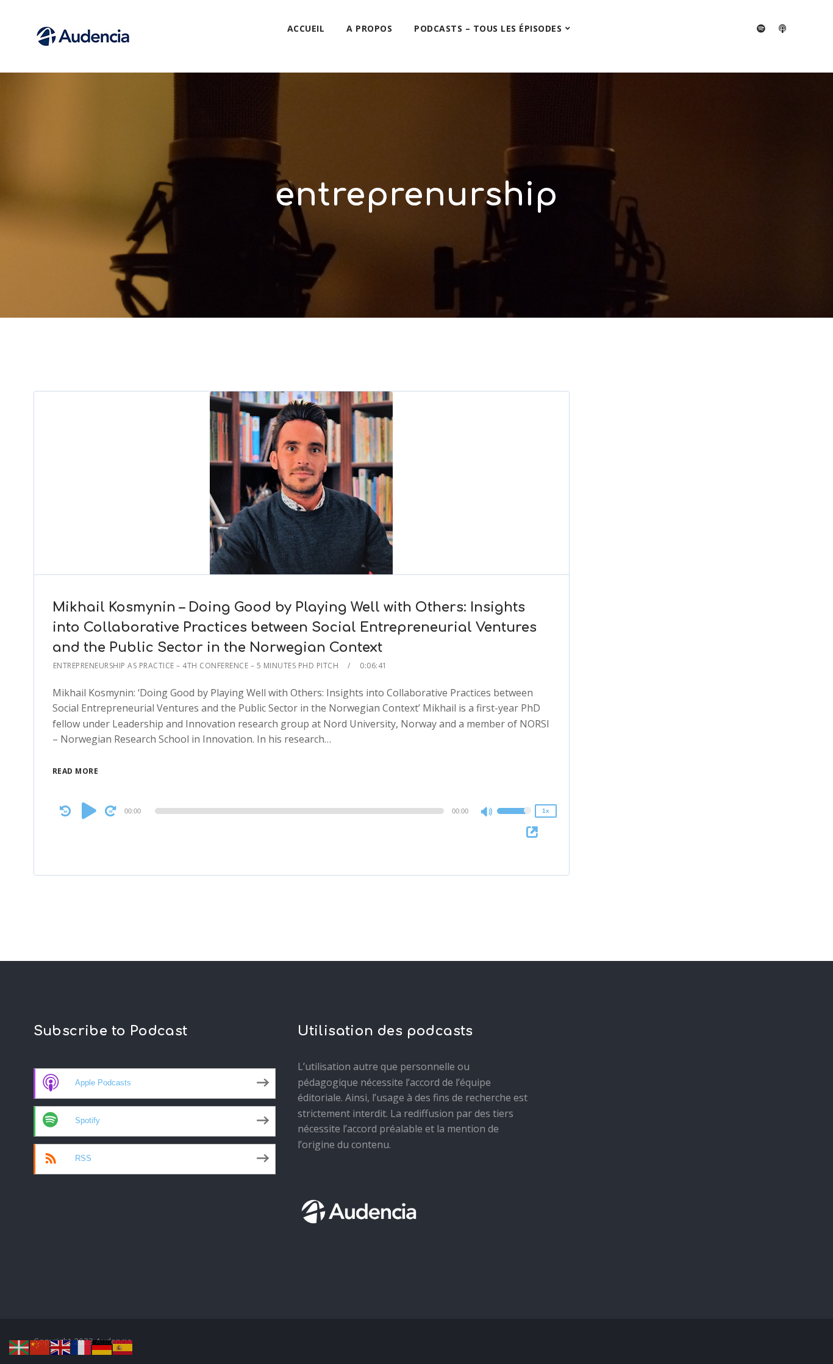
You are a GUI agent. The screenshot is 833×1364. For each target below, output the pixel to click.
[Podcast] (782, 28)
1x (545, 810)
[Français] (81, 1346)
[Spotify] (761, 28)
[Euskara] (19, 1346)
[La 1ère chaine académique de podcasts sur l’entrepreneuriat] (83, 36)
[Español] (123, 1346)
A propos (369, 28)
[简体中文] (40, 1346)
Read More (75, 771)
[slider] (514, 819)
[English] (61, 1346)
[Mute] (487, 813)
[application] (301, 811)
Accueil (306, 28)
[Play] (89, 810)
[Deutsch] (102, 1346)
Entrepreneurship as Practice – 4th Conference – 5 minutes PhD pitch (196, 665)
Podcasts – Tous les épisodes (488, 28)
